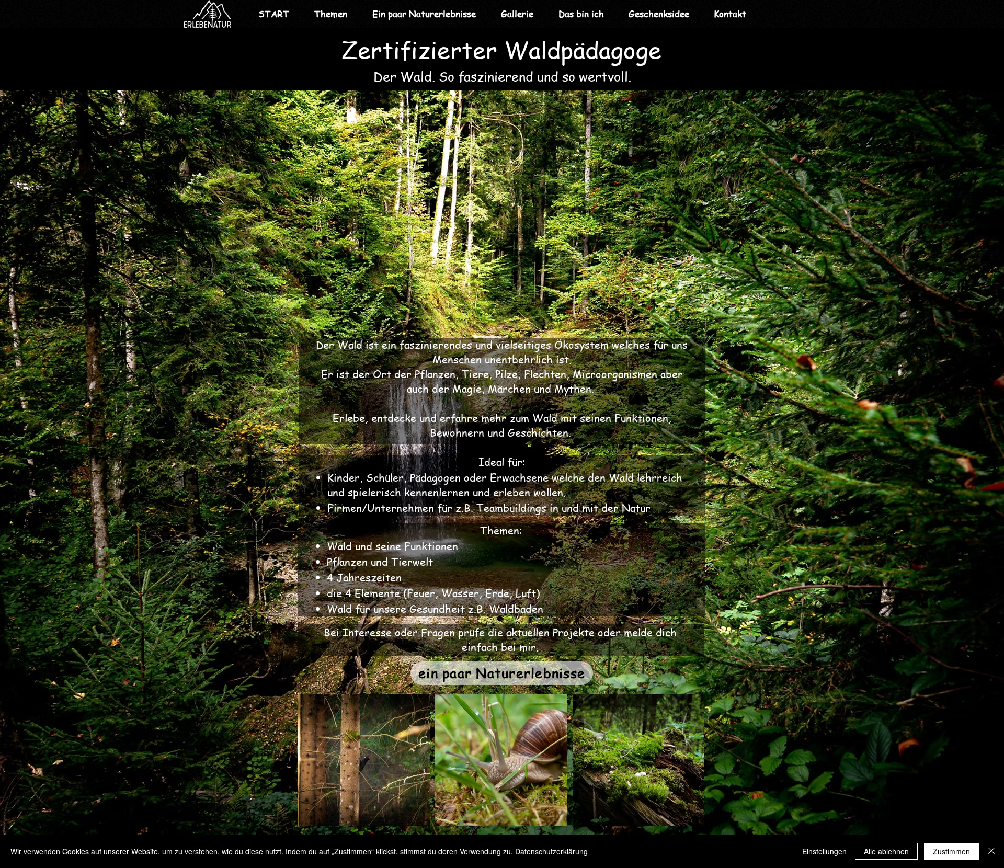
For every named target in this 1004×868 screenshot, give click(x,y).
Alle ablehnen (886, 851)
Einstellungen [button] (824, 851)
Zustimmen (951, 851)
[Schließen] (991, 851)
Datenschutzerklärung (551, 851)
